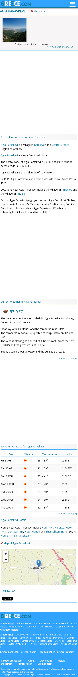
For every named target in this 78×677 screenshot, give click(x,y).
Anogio (21, 193)
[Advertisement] (39, 93)
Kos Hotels (32, 626)
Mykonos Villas (23, 634)
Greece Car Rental (9, 651)
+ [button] (6, 553)
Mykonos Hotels (42, 623)
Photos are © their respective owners (59, 674)
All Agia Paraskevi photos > (61, 46)
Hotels (61, 660)
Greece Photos (28, 651)
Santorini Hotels (61, 623)
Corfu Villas (13, 640)
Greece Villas (6, 634)
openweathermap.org (68, 358)
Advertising (46, 660)
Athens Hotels (24, 623)
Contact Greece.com (11, 660)
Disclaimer (6, 663)
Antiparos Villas (43, 637)
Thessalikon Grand (56, 531)
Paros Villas (56, 634)
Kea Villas (12, 637)
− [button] (6, 559)
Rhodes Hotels (16, 626)
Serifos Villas (26, 637)
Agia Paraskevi (12, 11)
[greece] (16, 5)
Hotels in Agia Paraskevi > (16, 535)
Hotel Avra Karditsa (53, 527)
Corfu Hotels (46, 626)
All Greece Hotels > (10, 629)
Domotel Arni (15, 531)
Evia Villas (59, 640)
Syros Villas (59, 637)
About (31, 660)
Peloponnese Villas (48, 643)
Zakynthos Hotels (64, 626)
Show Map (40, 11)
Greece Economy (65, 651)
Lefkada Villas (29, 640)
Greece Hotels (7, 623)
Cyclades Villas (15, 643)
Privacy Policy (25, 663)
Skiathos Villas (45, 640)
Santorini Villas (40, 634)
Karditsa (39, 144)
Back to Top (8, 591)
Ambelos (67, 189)
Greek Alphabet (46, 651)
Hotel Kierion (32, 531)
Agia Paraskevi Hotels (13, 520)
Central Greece (60, 144)
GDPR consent (45, 663)
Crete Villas (30, 643)
